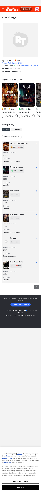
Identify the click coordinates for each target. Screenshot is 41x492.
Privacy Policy (7, 458)
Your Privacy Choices (20, 481)
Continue (20, 487)
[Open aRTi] (37, 9)
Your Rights (7, 462)
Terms (8, 456)
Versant (19, 454)
